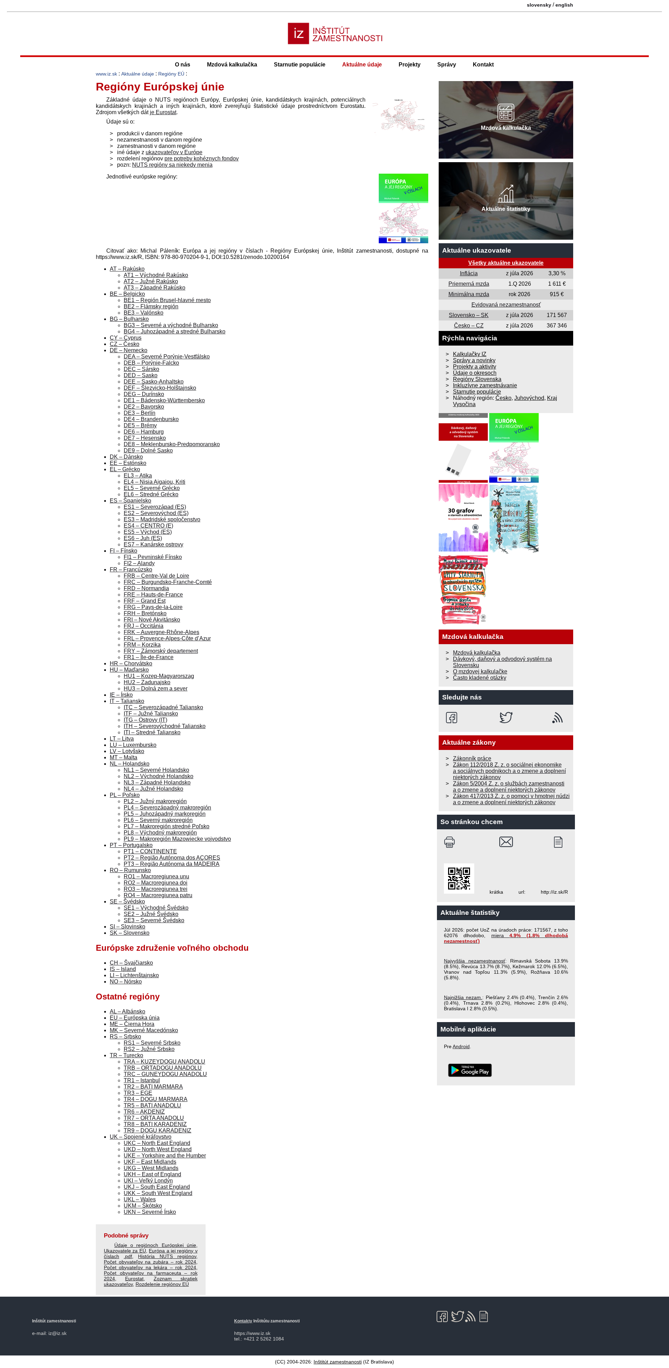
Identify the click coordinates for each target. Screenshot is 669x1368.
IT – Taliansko (127, 701)
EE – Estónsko (128, 463)
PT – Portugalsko (131, 845)
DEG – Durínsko (144, 394)
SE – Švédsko (127, 901)
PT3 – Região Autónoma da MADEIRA (172, 864)
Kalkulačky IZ (469, 354)
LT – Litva (122, 739)
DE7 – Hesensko (145, 438)
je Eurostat (163, 112)
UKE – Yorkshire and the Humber (165, 1156)
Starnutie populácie (299, 65)
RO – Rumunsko (130, 870)
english (564, 5)
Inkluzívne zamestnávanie (485, 385)
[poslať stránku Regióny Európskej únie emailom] (506, 842)
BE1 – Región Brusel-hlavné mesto (167, 300)
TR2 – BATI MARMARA (153, 1087)
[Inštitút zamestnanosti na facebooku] (453, 717)
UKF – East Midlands (150, 1162)
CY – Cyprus (125, 338)
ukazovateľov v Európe (174, 152)
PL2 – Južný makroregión (155, 801)
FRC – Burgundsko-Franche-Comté (168, 582)
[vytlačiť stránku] (451, 842)
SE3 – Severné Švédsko (154, 920)
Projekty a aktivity (474, 367)
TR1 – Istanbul (142, 1080)
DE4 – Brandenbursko (151, 419)
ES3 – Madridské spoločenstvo (162, 519)
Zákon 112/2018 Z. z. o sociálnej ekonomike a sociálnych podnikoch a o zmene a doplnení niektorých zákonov (509, 771)
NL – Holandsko (129, 764)
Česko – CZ (469, 326)
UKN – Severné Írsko (150, 1212)
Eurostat (134, 1278)
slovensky (539, 5)
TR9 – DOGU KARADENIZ (157, 1130)
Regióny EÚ (171, 74)
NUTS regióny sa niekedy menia (172, 165)
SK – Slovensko (129, 933)
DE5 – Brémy (140, 425)
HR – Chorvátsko (131, 663)
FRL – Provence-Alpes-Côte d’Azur (167, 638)
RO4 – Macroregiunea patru (158, 895)
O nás (182, 65)
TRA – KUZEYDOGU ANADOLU (164, 1062)
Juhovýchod (529, 398)
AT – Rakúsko (127, 269)
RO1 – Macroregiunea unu (156, 876)
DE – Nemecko (128, 350)
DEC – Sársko (141, 369)
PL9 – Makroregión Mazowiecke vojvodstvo (177, 839)
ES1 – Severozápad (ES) (155, 507)
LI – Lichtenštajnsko (134, 975)
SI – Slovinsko (127, 927)
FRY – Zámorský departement (161, 651)
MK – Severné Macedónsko (144, 1030)
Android (461, 1046)
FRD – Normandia (146, 588)
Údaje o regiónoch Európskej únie (155, 1245)
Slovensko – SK (469, 315)
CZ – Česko (124, 344)
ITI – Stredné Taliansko (152, 732)
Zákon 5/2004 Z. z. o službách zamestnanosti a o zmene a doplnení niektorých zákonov (508, 787)
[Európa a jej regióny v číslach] (403, 241)
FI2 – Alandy (139, 563)
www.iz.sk (106, 74)
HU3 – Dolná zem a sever (155, 688)
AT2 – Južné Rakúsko (151, 281)
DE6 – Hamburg (144, 432)
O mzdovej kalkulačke (480, 671)
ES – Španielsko (130, 501)
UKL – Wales (140, 1199)
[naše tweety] (506, 717)
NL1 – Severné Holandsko (156, 770)
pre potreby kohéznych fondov (201, 158)
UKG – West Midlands (151, 1168)
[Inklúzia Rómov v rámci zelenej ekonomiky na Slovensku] (514, 552)
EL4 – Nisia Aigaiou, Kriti (154, 482)
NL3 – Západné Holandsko (157, 782)
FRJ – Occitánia (143, 626)
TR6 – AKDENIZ (144, 1112)
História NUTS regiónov (167, 1256)
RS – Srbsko (125, 1036)
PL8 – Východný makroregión (160, 833)
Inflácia (469, 273)
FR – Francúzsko (131, 569)
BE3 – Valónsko (143, 313)
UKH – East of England (152, 1174)
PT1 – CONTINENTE (150, 851)
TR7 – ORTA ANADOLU (154, 1118)
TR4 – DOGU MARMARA (155, 1099)
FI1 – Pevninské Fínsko (153, 557)
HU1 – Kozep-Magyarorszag (159, 676)
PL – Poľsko (125, 795)
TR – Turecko (126, 1055)
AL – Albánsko (127, 1011)
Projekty (410, 65)
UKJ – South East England (157, 1187)
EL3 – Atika (138, 476)
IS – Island (123, 969)
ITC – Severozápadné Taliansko (163, 707)
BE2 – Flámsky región (151, 306)
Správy (446, 65)
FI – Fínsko (123, 551)
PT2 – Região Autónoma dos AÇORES (172, 858)
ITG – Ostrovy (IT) (145, 720)
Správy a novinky (474, 360)
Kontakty (243, 1321)
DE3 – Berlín (139, 413)
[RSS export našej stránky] (559, 717)
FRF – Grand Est (145, 601)
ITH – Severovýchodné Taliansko (165, 726)
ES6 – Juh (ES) (143, 538)
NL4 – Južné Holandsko (153, 789)
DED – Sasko (140, 375)
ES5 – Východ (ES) (148, 532)
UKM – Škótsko (143, 1206)
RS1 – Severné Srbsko (152, 1043)
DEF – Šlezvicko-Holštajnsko (160, 388)
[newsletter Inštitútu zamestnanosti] (561, 842)
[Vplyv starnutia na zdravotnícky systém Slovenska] (463, 623)
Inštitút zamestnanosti (338, 1362)
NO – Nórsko (126, 982)
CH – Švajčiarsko (131, 963)
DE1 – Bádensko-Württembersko (164, 400)
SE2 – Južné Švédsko (151, 914)
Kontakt (483, 65)
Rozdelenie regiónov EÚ (162, 1284)
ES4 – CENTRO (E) (148, 526)
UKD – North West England (158, 1149)
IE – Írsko (121, 695)
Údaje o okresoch (475, 373)
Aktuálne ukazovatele (476, 250)
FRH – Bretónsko (145, 613)
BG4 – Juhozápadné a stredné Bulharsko (174, 331)
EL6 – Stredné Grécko (151, 494)
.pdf (128, 1256)
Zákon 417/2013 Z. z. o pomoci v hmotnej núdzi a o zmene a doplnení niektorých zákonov (511, 799)
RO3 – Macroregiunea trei (155, 889)
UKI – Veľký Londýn (148, 1181)
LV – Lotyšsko (127, 751)
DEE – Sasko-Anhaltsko (154, 382)
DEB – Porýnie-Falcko (151, 363)
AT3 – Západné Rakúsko (154, 288)
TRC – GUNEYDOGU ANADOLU (165, 1074)
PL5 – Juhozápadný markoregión (165, 814)
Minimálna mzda (468, 294)
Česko (503, 398)
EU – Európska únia (135, 1018)
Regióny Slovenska (477, 379)
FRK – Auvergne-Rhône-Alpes (161, 632)
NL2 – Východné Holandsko (158, 776)
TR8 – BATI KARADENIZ (155, 1124)
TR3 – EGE (138, 1093)
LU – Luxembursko (133, 745)
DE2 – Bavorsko (144, 407)
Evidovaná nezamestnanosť (506, 305)
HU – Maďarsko (129, 670)
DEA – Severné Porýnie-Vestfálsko (167, 356)
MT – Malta (123, 757)
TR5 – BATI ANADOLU (152, 1105)
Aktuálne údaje (362, 65)
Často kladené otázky (479, 678)
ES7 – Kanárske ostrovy (153, 544)
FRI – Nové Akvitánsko (152, 620)
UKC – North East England (157, 1143)
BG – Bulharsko (129, 319)
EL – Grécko (125, 469)
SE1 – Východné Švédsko (156, 908)
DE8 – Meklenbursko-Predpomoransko (172, 444)
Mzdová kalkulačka (232, 65)
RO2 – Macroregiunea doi (155, 883)
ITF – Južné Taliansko (151, 714)
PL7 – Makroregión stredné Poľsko (166, 826)
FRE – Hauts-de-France (153, 595)
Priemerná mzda (468, 284)
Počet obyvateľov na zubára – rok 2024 (150, 1262)
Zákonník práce (472, 758)
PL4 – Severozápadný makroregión (167, 807)
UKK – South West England (158, 1193)
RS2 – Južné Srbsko (149, 1049)
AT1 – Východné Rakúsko (156, 275)
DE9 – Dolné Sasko (148, 450)
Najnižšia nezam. (463, 997)
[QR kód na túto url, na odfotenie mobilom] (459, 892)
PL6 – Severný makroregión (158, 820)
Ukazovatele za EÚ (125, 1251)
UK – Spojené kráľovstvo (140, 1137)
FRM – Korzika (142, 645)
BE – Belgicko (127, 294)
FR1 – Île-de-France (149, 657)
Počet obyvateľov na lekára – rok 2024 (150, 1267)
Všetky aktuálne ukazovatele (506, 263)
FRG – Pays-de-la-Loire (153, 607)
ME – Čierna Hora (132, 1024)
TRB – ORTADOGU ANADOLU (163, 1068)
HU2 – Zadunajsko (147, 682)
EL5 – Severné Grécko (152, 488)
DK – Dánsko (126, 457)
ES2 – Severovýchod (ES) (156, 513)
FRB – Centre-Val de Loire (156, 576)
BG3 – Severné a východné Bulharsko (171, 325)
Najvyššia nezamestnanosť (474, 961)
